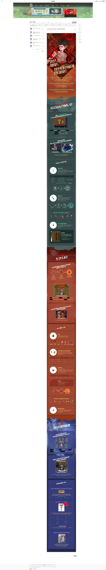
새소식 (36, 5)
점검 (53, 24)
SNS (72, 5)
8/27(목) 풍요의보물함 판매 (36, 35)
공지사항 (32, 22)
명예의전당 (47, 5)
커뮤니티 (62, 5)
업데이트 (46, 24)
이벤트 (38, 22)
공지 (39, 24)
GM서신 (56, 22)
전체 (33, 24)
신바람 (52, 22)
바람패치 (48, 22)
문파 (57, 5)
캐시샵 (52, 5)
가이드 (41, 5)
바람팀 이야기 (43, 22)
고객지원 (67, 5)
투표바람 (60, 22)
